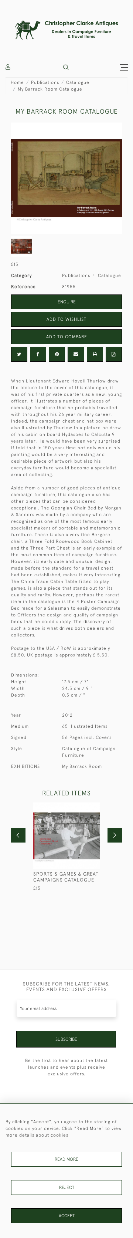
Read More (66, 1159)
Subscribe (66, 1039)
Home (17, 82)
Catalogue (77, 82)
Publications (45, 82)
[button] (66, 67)
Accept (67, 1215)
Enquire (67, 301)
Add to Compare (66, 336)
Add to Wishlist (66, 319)
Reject (66, 1187)
